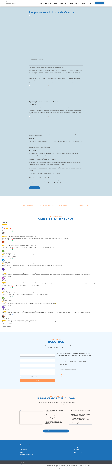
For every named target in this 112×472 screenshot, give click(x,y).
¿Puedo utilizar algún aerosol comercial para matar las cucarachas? (80, 415)
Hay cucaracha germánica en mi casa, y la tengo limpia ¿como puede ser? (81, 423)
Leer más (9, 326)
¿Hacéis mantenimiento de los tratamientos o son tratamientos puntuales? (53, 422)
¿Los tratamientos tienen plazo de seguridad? (54, 411)
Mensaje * (22, 368)
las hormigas (45, 153)
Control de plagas (45, 3)
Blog (83, 3)
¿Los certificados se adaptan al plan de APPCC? (80, 411)
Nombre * (22, 353)
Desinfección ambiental (59, 3)
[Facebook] (58, 375)
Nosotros (77, 3)
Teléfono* (22, 358)
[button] (81, 59)
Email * (21, 363)
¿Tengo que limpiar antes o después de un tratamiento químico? (56, 414)
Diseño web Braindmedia (87, 462)
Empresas (70, 3)
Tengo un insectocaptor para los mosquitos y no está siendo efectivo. (80, 419)
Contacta (89, 3)
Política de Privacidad (36, 376)
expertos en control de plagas (64, 72)
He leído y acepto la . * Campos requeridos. (36, 376)
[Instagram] (62, 375)
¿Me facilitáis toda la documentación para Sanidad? (55, 418)
